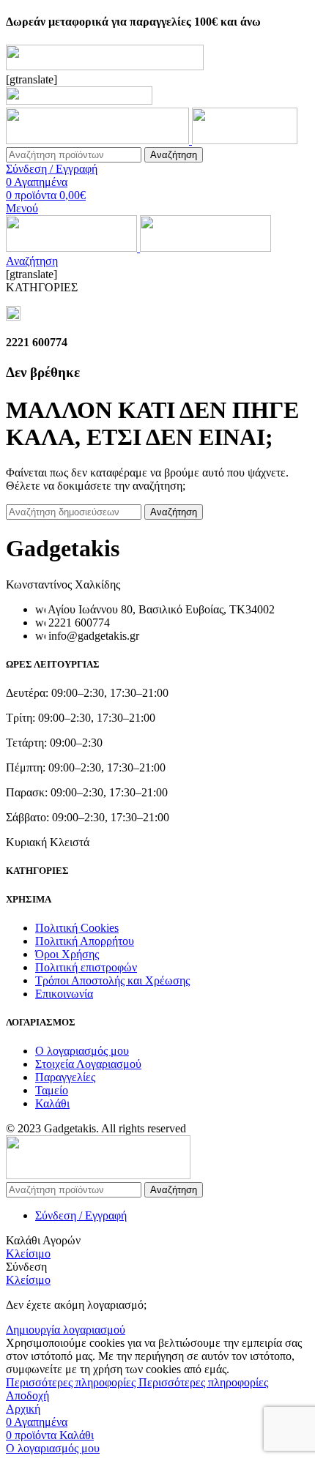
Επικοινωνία (64, 993)
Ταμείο (51, 1090)
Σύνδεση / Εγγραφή (81, 1215)
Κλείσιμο (28, 1253)
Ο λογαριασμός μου (82, 1051)
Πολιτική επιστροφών (86, 967)
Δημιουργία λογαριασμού (65, 1329)
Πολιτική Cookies (77, 928)
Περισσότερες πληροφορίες (137, 1382)
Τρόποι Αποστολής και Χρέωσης (112, 980)
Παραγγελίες (65, 1077)
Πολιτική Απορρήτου (84, 941)
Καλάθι (52, 1103)
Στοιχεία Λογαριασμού (88, 1064)
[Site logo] (99, 140)
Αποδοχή (27, 1395)
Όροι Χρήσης (67, 954)
